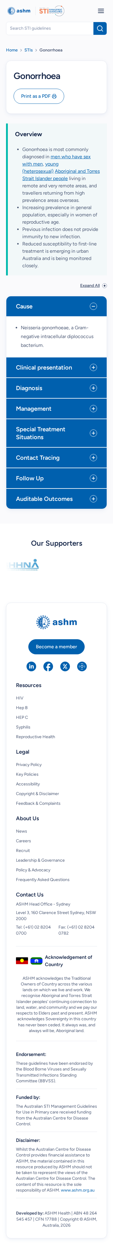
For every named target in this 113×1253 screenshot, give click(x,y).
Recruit (23, 850)
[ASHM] (19, 10)
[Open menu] (101, 11)
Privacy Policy (29, 764)
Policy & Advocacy (33, 870)
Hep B (22, 707)
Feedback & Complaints (38, 803)
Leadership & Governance (40, 860)
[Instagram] (82, 666)
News (21, 831)
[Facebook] (48, 666)
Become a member (56, 647)
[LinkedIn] (31, 666)
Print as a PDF (36, 96)
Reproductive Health (35, 736)
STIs (28, 50)
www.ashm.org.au (78, 1190)
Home (12, 50)
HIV (20, 698)
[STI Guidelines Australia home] (51, 10)
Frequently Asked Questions (43, 879)
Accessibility (28, 784)
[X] (65, 666)
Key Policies (27, 774)
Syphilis (23, 727)
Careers (23, 841)
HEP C (22, 717)
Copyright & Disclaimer (37, 793)
